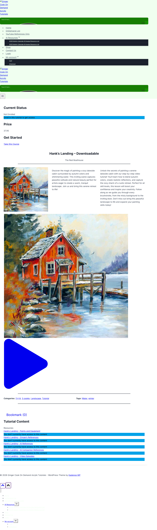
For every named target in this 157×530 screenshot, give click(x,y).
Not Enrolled (9, 114)
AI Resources (9, 505)
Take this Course (11, 144)
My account (9, 521)
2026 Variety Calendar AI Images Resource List (24, 41)
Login (8, 53)
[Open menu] (2, 96)
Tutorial (45, 398)
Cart (10, 61)
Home (8, 28)
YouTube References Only (18, 34)
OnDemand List (13, 31)
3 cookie (26, 398)
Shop (8, 47)
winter (91, 398)
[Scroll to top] (3, 485)
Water (84, 398)
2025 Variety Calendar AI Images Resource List (24, 44)
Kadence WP (74, 475)
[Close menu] (0, 490)
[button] (26, 388)
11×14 (18, 398)
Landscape (36, 398)
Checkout (12, 64)
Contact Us (11, 50)
